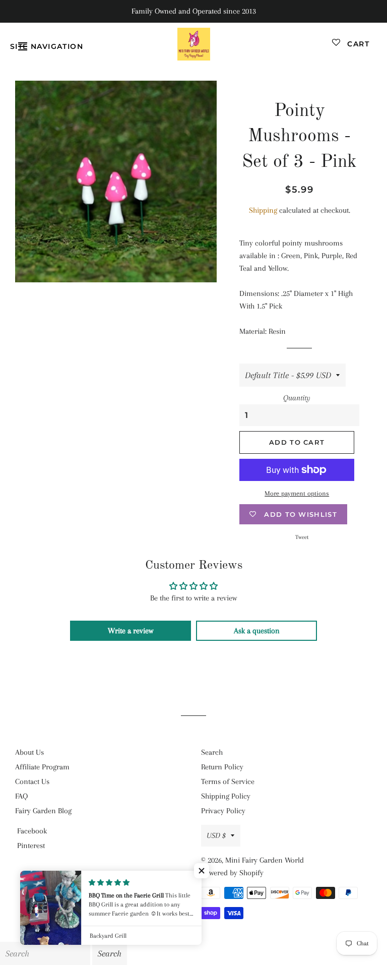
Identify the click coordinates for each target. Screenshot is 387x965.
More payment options (297, 493)
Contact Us (32, 781)
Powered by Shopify (232, 872)
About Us (29, 752)
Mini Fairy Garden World (264, 860)
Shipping (263, 210)
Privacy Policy (223, 810)
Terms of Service (227, 781)
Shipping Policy (225, 796)
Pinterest (31, 845)
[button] (201, 870)
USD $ (216, 835)
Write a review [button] (130, 630)
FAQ (21, 796)
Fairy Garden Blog (43, 810)
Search (212, 752)
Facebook (32, 830)
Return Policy (222, 766)
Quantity (296, 397)
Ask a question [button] (257, 630)
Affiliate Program (42, 766)
